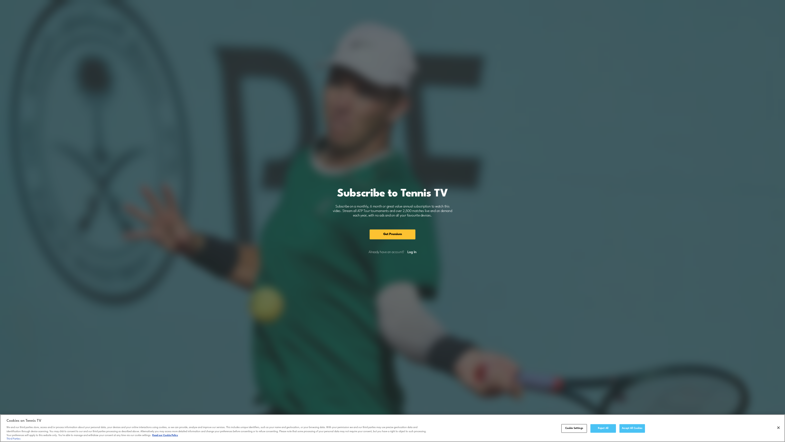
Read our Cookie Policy (165, 435)
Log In (411, 252)
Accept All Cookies (632, 428)
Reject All (603, 428)
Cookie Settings (574, 428)
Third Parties (13, 438)
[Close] (778, 427)
